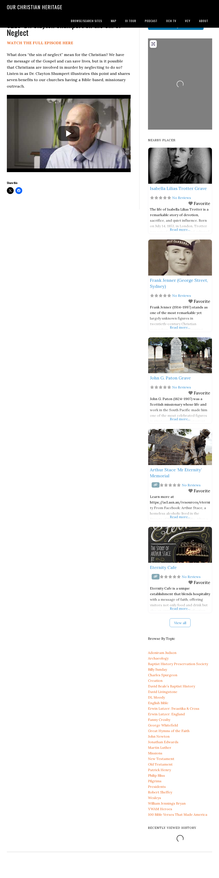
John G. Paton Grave (170, 378)
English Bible (158, 703)
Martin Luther (159, 747)
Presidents (157, 786)
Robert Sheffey (160, 792)
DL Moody (156, 697)
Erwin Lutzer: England (166, 714)
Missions (155, 753)
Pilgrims (154, 781)
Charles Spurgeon (162, 675)
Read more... (180, 229)
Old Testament (160, 764)
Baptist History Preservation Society (178, 664)
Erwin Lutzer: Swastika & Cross (173, 708)
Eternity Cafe (163, 567)
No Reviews (181, 198)
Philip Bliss (156, 775)
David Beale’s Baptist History (171, 686)
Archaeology (158, 658)
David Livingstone (162, 692)
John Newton (159, 736)
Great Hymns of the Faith (168, 731)
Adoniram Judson (162, 653)
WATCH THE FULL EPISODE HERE (40, 42)
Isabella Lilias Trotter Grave (178, 188)
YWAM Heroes (160, 809)
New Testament (161, 759)
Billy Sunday (157, 669)
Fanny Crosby (159, 719)
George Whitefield (163, 725)
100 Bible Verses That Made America (177, 814)
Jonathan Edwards (163, 742)
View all (180, 623)
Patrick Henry (159, 770)
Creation (155, 680)
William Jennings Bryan (167, 803)
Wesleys (154, 798)
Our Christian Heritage (34, 7)
